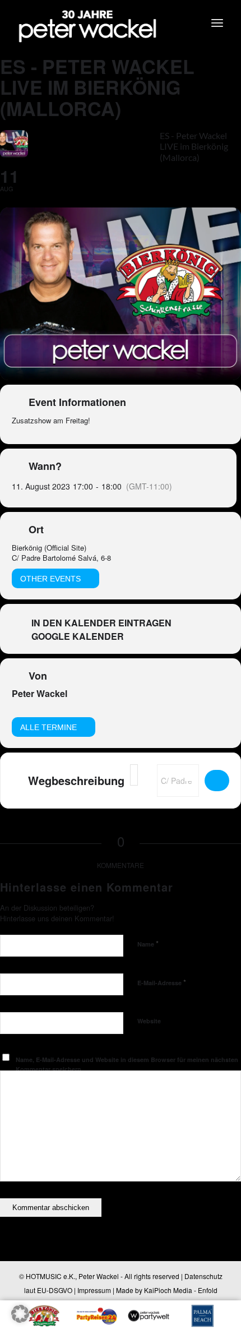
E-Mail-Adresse (161, 982)
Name (148, 943)
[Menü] (217, 22)
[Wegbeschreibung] (217, 780)
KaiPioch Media (168, 1290)
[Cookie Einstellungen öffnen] (20, 1319)
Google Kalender (77, 636)
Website (149, 1021)
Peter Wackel (39, 693)
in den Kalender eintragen (101, 623)
